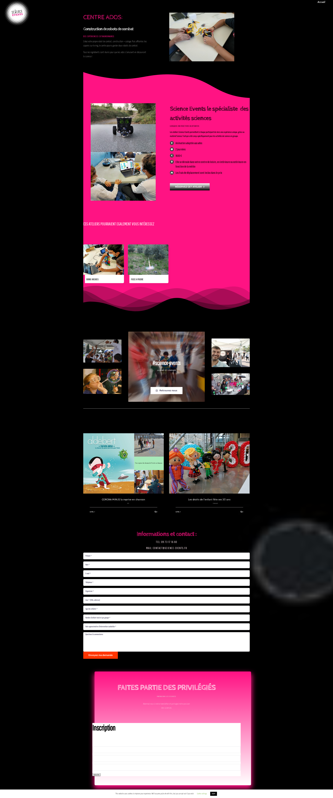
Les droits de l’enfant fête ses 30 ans (209, 499)
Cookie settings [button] (202, 794)
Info (128, 503)
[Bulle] (102, 370)
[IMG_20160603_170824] (231, 374)
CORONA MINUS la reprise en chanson (123, 499)
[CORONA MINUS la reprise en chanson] (123, 463)
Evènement (215, 503)
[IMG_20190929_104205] (231, 339)
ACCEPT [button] (213, 794)
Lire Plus (92, 512)
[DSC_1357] (102, 341)
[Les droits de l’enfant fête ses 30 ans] (209, 463)
